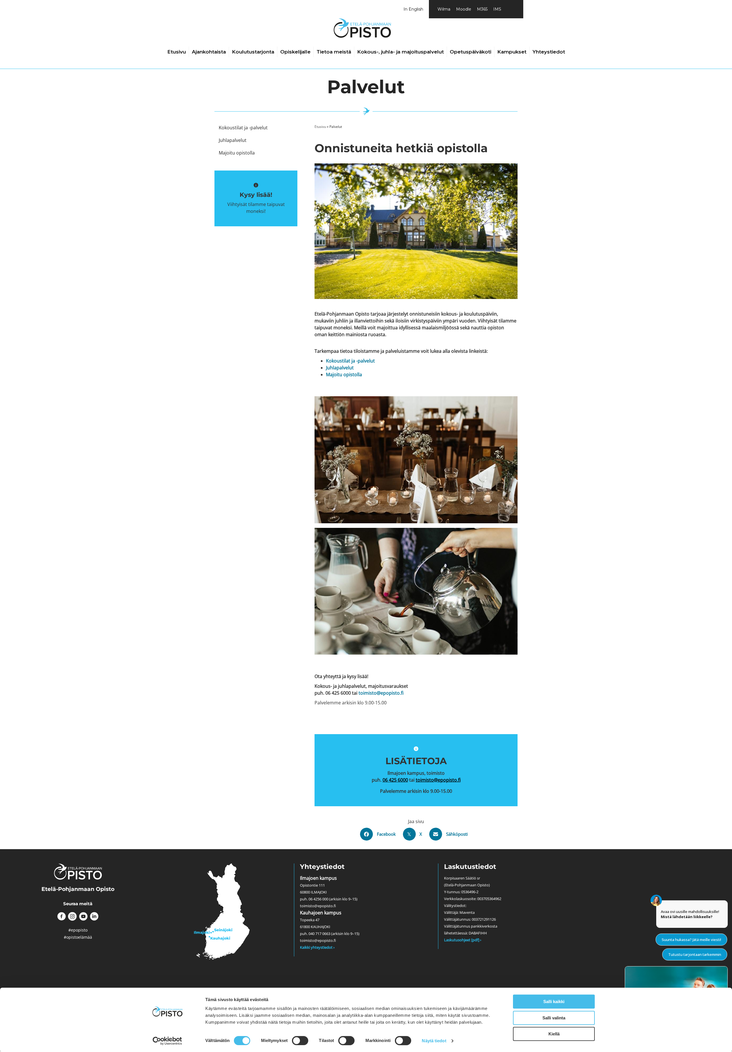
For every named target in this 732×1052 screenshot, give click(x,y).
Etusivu (176, 52)
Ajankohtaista (209, 52)
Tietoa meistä (334, 52)
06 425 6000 (395, 780)
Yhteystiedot (548, 52)
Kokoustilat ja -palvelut (350, 361)
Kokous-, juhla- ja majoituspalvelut (400, 52)
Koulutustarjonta (253, 52)
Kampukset (511, 52)
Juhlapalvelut (340, 367)
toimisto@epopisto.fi (381, 693)
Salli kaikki (553, 1001)
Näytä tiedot (434, 1040)
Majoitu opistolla (344, 374)
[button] (61, 916)
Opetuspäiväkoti (470, 52)
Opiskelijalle (295, 52)
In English (413, 9)
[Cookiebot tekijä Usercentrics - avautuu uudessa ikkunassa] (167, 1041)
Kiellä (554, 1033)
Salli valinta (553, 1017)
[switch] (300, 1040)
